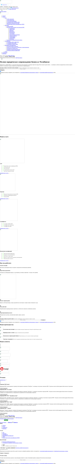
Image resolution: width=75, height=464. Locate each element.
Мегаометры (11, 31)
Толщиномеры (12, 36)
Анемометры (12, 28)
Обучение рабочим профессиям (13, 50)
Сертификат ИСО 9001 (11, 43)
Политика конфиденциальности (8, 441)
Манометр (11, 30)
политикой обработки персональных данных (29, 72)
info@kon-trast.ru (19, 57)
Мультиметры (12, 32)
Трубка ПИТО (12, 37)
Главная (4, 15)
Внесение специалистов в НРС (13, 23)
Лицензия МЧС (10, 26)
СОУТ (6, 51)
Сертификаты (7, 41)
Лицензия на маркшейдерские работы (14, 40)
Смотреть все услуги (4, 173)
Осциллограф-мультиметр (14, 34)
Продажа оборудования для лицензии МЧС (16, 27)
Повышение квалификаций (10, 45)
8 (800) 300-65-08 (12, 9)
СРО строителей (10, 19)
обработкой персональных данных (61, 451)
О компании (4, 52)
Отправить (2, 70)
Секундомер (11, 33)
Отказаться (7, 453)
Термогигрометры (13, 35)
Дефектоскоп (12, 29)
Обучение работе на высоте (12, 46)
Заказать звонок (3, 11)
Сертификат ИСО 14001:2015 (13, 42)
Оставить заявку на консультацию (7, 418)
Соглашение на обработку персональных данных (12, 442)
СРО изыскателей (10, 20)
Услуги (3, 16)
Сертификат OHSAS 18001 (12, 44)
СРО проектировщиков (11, 21)
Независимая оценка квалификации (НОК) (15, 24)
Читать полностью (3, 388)
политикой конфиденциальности (46, 72)
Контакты (4, 53)
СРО (6, 17)
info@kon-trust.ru (15, 7)
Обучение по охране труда (12, 48)
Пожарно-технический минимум (13, 49)
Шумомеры (11, 38)
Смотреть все (3, 379)
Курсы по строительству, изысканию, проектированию (18, 47)
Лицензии (7, 25)
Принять (1, 453)
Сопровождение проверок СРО (13, 22)
